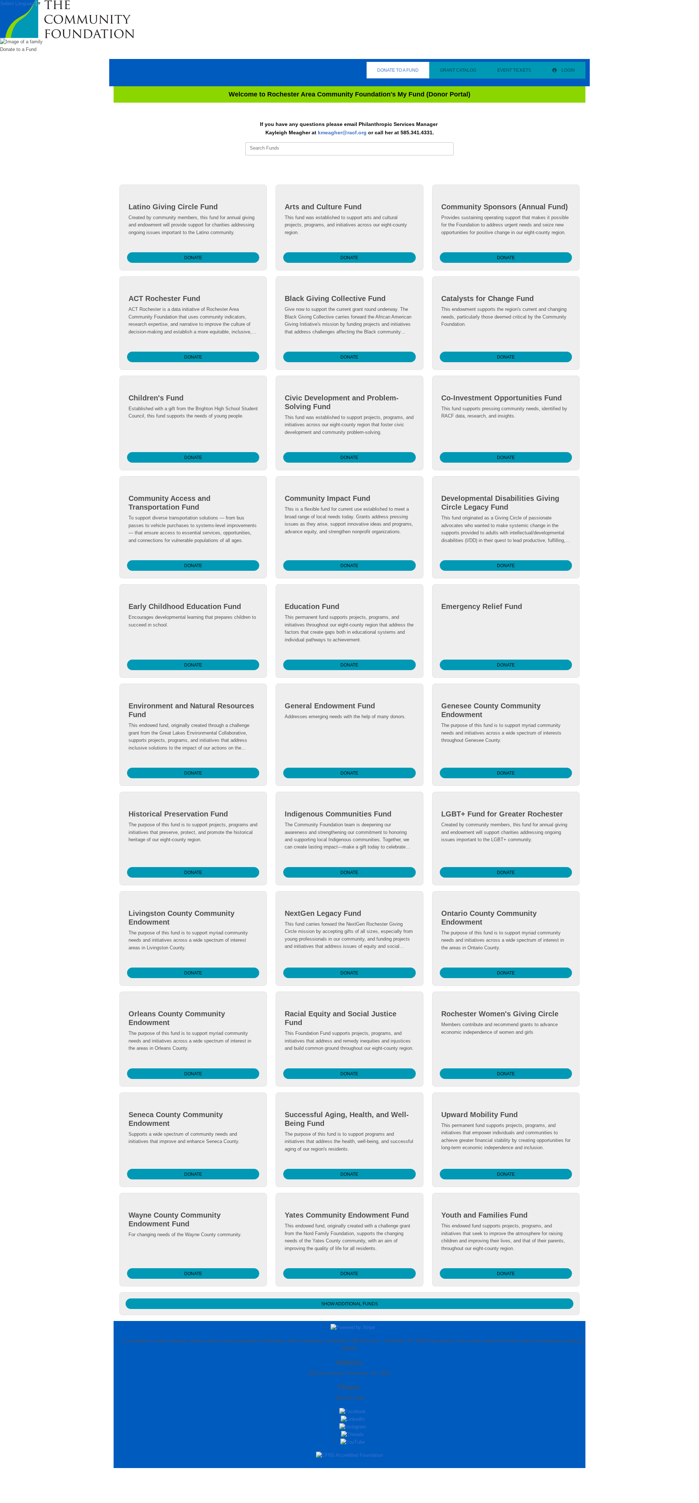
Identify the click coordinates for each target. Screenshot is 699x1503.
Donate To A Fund (398, 70)
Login (567, 70)
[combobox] (349, 148)
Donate (193, 257)
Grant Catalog (458, 70)
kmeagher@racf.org (342, 132)
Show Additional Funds (349, 1303)
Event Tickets (514, 70)
